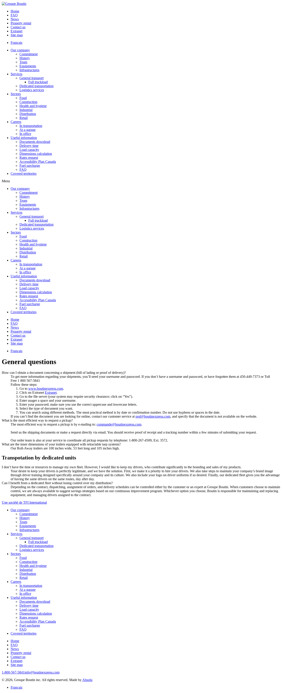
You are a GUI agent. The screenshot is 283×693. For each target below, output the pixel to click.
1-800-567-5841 (13, 672)
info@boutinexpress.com (42, 672)
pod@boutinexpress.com (153, 416)
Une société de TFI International (24, 502)
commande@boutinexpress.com (119, 424)
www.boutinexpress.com (45, 388)
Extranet (51, 392)
